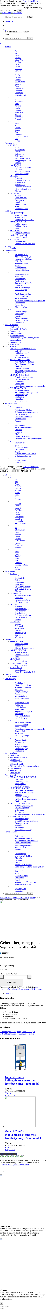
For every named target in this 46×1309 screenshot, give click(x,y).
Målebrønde (19, 810)
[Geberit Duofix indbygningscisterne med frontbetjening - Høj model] (20, 1072)
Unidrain (18, 563)
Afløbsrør (18, 795)
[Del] (6, 1306)
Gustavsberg (19, 517)
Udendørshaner (16, 762)
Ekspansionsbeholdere (23, 856)
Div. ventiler (19, 878)
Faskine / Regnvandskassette (26, 799)
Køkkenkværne (21, 652)
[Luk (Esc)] (8, 1306)
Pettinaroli (19, 545)
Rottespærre (19, 812)
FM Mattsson (20, 510)
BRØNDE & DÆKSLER (20, 803)
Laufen (17, 536)
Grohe (17, 514)
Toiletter (18, 580)
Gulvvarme (19, 836)
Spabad (17, 635)
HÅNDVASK (15, 593)
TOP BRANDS (16, 668)
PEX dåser (19, 690)
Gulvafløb (19, 779)
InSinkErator (20, 530)
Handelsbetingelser (9, 1165)
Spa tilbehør (14, 676)
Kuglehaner (19, 709)
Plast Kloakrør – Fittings (24, 792)
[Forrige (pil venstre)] (1, 1308)
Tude (17, 657)
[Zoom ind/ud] (1, 1306)
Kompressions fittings (23, 687)
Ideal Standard (20, 523)
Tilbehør (18, 591)
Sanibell (18, 556)
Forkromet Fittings (22, 698)
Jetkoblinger (19, 827)
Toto (16, 560)
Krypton (18, 534)
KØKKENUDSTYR (18, 650)
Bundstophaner (16, 768)
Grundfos (18, 519)
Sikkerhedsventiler (17, 764)
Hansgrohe (19, 521)
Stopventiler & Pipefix (23, 711)
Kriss (17, 532)
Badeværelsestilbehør (23, 615)
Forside (3, 898)
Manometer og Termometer (25, 882)
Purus (17, 552)
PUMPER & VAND (18, 816)
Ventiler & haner (11, 753)
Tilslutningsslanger (22, 735)
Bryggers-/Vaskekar (22, 661)
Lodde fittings (20, 707)
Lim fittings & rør (21, 725)
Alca (16, 482)
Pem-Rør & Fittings (22, 716)
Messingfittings (20, 696)
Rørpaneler (19, 733)
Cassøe (17, 495)
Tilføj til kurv (11, 982)
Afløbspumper (20, 633)
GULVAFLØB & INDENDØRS (23, 777)
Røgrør (17, 880)
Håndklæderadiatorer (23, 617)
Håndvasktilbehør (21, 602)
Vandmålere (19, 751)
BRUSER (14, 604)
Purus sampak (20, 784)
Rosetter (18, 744)
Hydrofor (18, 860)
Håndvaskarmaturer (22, 600)
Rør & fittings (10, 679)
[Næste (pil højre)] (3, 1308)
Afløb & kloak (10, 775)
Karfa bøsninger (21, 727)
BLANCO (19, 488)
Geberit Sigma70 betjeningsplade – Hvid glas (17, 1032)
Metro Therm (20, 541)
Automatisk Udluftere (23, 865)
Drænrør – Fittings (22, 797)
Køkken (8, 639)
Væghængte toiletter (22, 587)
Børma (17, 493)
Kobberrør (19, 705)
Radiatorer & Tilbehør (23, 838)
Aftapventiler (15, 760)
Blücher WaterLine (22, 786)
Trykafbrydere (20, 889)
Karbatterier (19, 628)
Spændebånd (20, 731)
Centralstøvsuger (21, 876)
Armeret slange (20, 740)
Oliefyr (17, 862)
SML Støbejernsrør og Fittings (26, 821)
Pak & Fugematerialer (23, 722)
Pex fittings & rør (21, 683)
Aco (16, 479)
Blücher (18, 490)
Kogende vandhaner (22, 665)
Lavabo (18, 539)
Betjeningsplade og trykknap (24, 898)
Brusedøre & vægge (22, 609)
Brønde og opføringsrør (24, 806)
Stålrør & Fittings (21, 692)
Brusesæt (18, 606)
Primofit (18, 694)
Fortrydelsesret (23, 1165)
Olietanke (18, 858)
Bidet (17, 576)
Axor (17, 484)
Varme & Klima (11, 832)
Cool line (18, 497)
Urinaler (18, 630)
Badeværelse (10, 571)
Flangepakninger (21, 746)
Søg (19, 10)
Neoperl (18, 543)
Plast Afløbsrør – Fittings (24, 790)
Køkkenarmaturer (21, 644)
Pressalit (18, 547)
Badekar (18, 624)
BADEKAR (15, 622)
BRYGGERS (15, 659)
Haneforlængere (21, 718)
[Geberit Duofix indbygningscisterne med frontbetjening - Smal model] (20, 1126)
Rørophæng (19, 742)
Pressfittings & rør (22, 703)
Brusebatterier (20, 611)
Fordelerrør (19, 714)
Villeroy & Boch (21, 565)
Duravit (18, 508)
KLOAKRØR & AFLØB (20, 788)
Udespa (8, 674)
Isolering (18, 873)
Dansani (18, 506)
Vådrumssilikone (21, 637)
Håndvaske (19, 598)
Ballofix (18, 486)
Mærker (8, 475)
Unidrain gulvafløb (22, 781)
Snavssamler (15, 773)
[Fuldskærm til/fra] (3, 1306)
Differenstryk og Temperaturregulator (24, 766)
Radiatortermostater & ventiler (26, 841)
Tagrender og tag (21, 749)
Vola (16, 567)
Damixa (18, 499)
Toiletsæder (19, 585)
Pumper (18, 849)
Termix (17, 558)
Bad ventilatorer (21, 626)
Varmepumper (20, 854)
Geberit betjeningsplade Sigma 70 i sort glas (17, 1034)
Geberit (17, 512)
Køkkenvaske (20, 646)
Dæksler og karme (22, 808)
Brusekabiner (20, 613)
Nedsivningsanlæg (22, 819)
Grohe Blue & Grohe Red (25, 672)
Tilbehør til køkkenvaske (24, 648)
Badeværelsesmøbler (23, 595)
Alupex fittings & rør (23, 685)
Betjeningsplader (38, 989)
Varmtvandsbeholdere (23, 845)
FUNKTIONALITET (18, 663)
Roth (17, 554)
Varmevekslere (20, 847)
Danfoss (18, 504)
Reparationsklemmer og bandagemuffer (30, 729)
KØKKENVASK (17, 641)
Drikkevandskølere (22, 655)
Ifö (16, 528)
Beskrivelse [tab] (9, 993)
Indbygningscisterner (23, 589)
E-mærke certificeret (31, 1)
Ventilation (19, 891)
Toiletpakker (19, 582)
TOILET (13, 574)
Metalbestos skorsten (23, 884)
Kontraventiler (15, 770)
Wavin (17, 569)
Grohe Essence (20, 670)
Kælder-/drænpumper (23, 830)
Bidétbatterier (20, 578)
